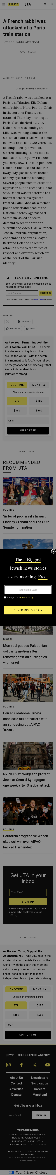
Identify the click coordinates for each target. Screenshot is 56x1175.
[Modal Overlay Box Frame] (28, 587)
